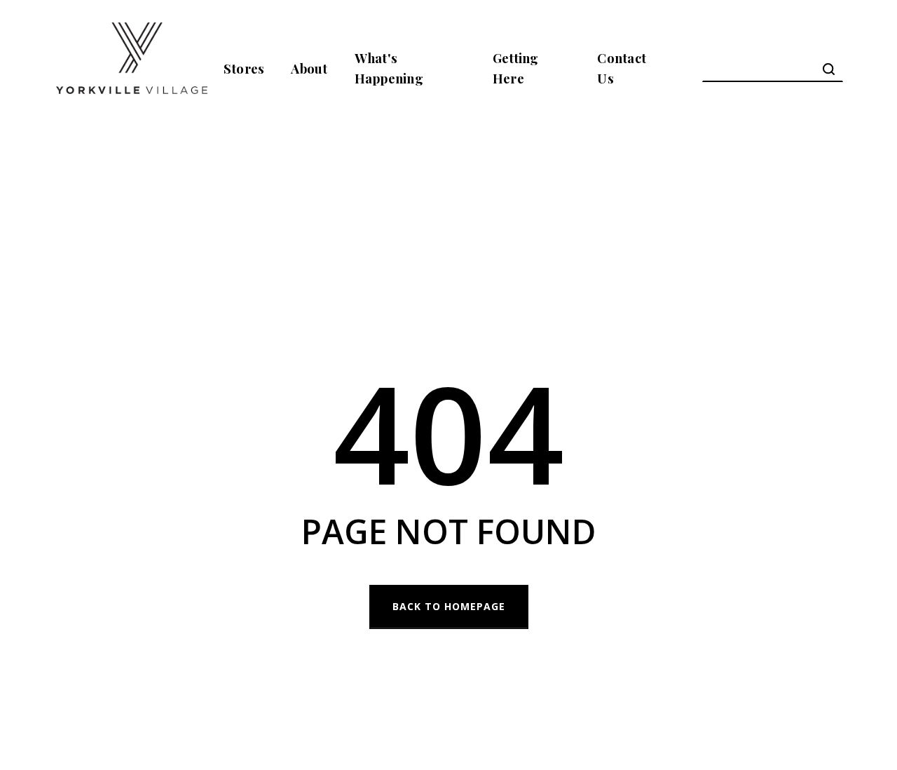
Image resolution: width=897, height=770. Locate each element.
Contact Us (621, 68)
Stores (244, 68)
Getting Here (516, 68)
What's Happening (389, 68)
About (309, 68)
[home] (131, 68)
